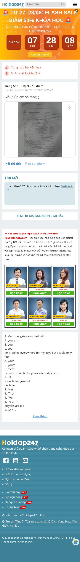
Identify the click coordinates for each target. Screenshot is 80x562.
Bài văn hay (15, 492)
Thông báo (15, 507)
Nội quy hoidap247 (17, 479)
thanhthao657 (13, 90)
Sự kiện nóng (16, 497)
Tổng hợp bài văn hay (26, 67)
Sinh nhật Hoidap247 (25, 73)
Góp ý (8, 484)
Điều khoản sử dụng (18, 474)
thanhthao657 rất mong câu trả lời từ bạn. (40, 188)
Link (7, 259)
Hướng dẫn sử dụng (17, 469)
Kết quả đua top (18, 502)
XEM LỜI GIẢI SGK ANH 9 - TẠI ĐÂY (40, 216)
